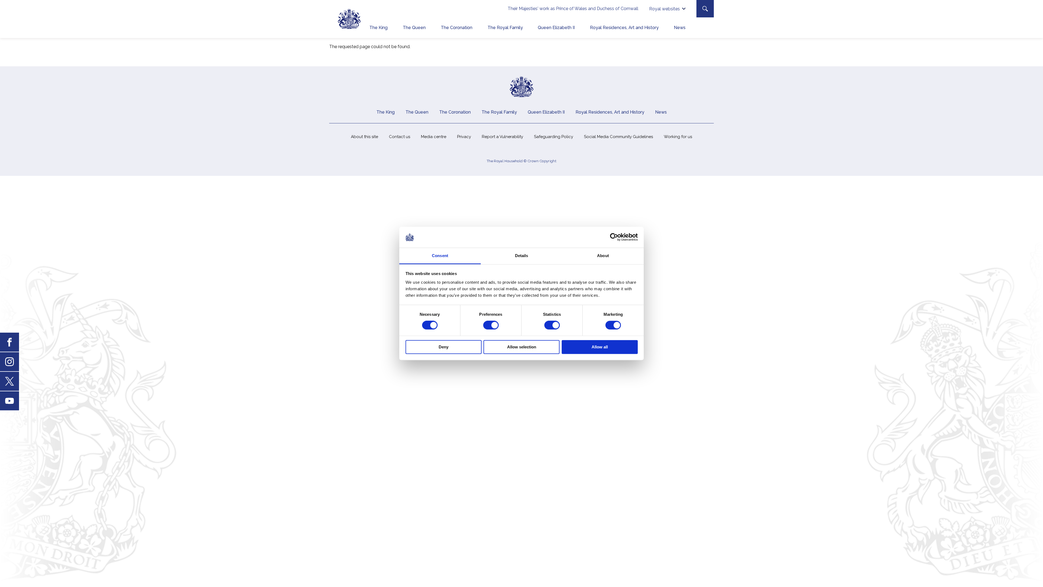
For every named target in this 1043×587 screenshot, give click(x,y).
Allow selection (521, 347)
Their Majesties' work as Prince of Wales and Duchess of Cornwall (573, 8)
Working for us (678, 136)
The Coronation (456, 27)
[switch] (491, 325)
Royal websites (664, 8)
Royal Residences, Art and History (624, 27)
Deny (443, 347)
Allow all (600, 347)
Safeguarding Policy (553, 136)
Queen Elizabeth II (556, 27)
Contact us (399, 136)
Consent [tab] (440, 255)
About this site (364, 136)
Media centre (433, 136)
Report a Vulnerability (502, 136)
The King (378, 27)
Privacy (464, 136)
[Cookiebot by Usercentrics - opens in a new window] (614, 237)
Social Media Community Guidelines (618, 136)
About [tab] (603, 255)
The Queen (414, 27)
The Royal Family (505, 27)
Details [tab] (521, 255)
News (680, 27)
